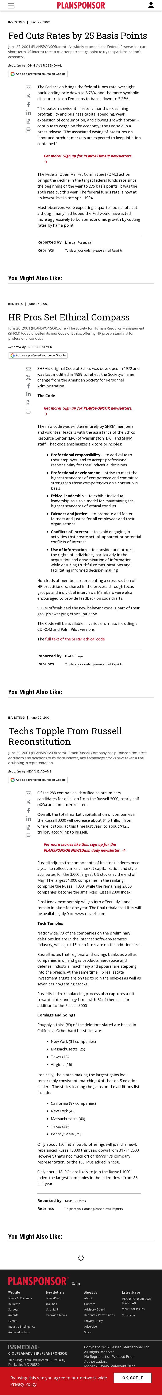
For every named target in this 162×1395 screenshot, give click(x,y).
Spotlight (52, 1309)
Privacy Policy (93, 1321)
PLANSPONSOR (54, 1353)
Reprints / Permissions (99, 1315)
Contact (89, 1304)
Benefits (15, 303)
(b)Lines (51, 1304)
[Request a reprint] (28, 121)
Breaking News (56, 1315)
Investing (16, 22)
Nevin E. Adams (38, 771)
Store (88, 1332)
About (88, 1298)
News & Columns (20, 1298)
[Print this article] (28, 129)
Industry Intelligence (21, 1326)
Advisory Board (94, 1309)
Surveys (13, 1309)
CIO (11, 1353)
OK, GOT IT (132, 1377)
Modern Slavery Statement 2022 (109, 1366)
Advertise (90, 1326)
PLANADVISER (28, 1353)
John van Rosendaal (44, 65)
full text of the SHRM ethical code (75, 639)
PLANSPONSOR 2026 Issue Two (136, 1301)
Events (12, 1321)
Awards (13, 1315)
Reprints (117, 250)
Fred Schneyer (39, 347)
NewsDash (53, 1298)
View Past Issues (133, 1309)
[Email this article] (28, 87)
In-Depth (14, 1304)
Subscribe (128, 1315)
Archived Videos (19, 1332)
